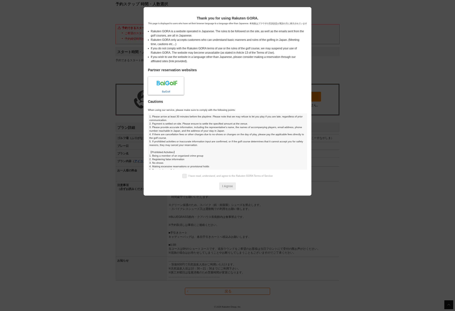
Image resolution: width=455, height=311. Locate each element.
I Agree (227, 186)
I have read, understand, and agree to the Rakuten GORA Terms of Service (230, 175)
